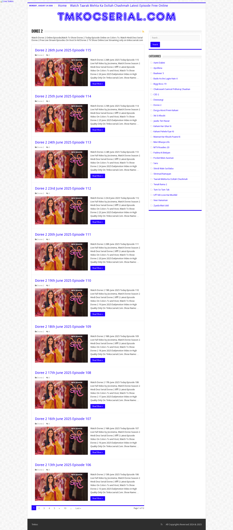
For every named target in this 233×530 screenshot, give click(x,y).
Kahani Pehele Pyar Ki (164, 131)
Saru (156, 163)
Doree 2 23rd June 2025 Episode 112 (63, 188)
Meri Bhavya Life (162, 142)
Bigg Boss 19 (160, 84)
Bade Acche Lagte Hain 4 (165, 78)
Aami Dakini (159, 62)
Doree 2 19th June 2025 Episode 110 (63, 280)
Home (62, 5)
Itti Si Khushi (159, 115)
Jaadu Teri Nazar (162, 121)
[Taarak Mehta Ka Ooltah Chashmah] (116, 16)
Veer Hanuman (161, 200)
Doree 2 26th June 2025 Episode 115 (63, 50)
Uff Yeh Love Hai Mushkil (165, 195)
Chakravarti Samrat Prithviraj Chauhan (172, 89)
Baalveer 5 (159, 73)
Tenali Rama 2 (160, 184)
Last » (78, 508)
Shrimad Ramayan (162, 174)
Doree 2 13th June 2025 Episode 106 (63, 465)
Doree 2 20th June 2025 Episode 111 (63, 234)
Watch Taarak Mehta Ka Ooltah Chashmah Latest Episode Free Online (119, 5)
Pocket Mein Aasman (164, 158)
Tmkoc (35, 524)
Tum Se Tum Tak (161, 189)
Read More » (97, 84)
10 (65, 508)
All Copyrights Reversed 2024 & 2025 (184, 524)
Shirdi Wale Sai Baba (163, 168)
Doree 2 (40, 55)
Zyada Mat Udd (161, 205)
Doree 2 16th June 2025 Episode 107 (63, 419)
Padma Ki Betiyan (162, 152)
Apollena (158, 68)
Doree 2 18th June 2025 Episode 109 (63, 327)
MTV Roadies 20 (161, 147)
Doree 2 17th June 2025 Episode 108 (63, 373)
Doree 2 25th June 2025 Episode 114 (63, 96)
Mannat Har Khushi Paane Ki (167, 136)
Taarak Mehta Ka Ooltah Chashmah (171, 179)
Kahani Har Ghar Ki (162, 126)
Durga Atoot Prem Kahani (166, 110)
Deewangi (158, 99)
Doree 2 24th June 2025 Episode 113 (63, 142)
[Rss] (161, 524)
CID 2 (156, 94)
